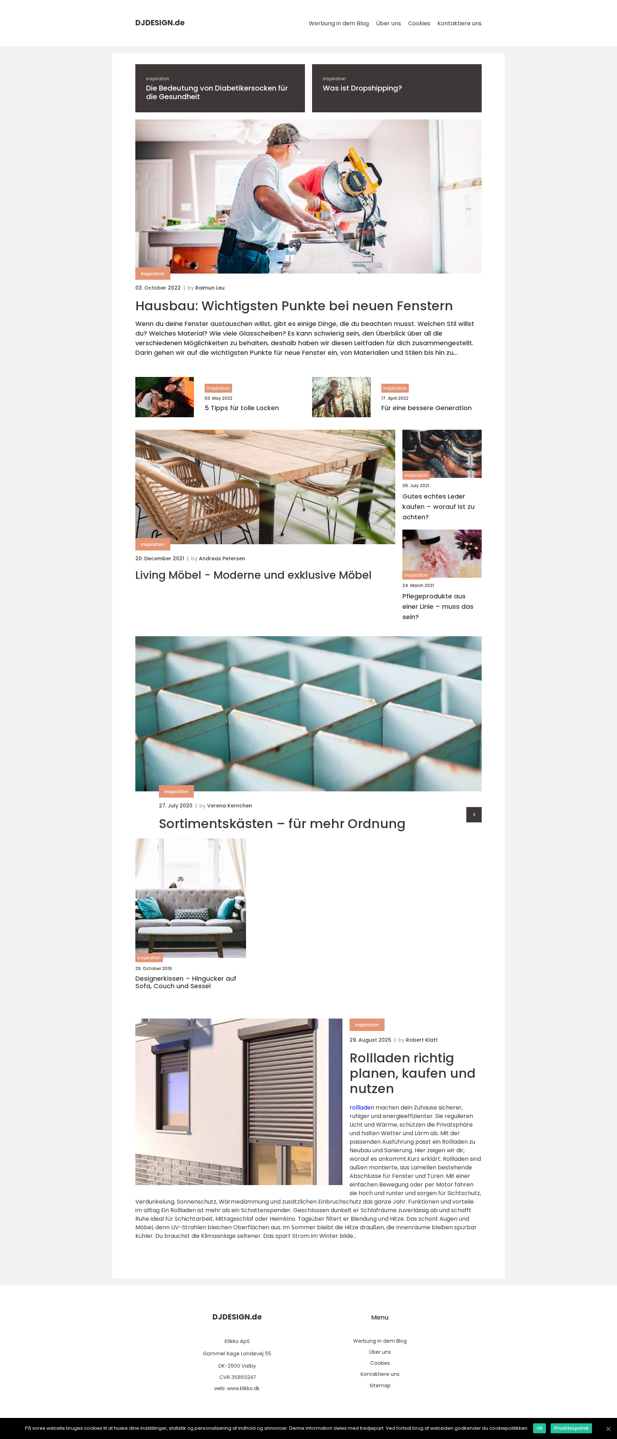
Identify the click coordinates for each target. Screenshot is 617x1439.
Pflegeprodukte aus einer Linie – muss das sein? (437, 606)
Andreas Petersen (222, 558)
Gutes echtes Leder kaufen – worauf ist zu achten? (438, 506)
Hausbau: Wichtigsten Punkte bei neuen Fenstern (294, 305)
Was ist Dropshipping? (362, 88)
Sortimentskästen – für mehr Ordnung (282, 823)
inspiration (157, 79)
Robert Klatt (422, 1039)
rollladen (362, 1107)
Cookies (419, 23)
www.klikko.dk (243, 1388)
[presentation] (474, 814)
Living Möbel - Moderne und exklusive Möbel (253, 575)
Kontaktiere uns (459, 23)
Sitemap (380, 1385)
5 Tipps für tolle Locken (242, 408)
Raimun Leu (210, 287)
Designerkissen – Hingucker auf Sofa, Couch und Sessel (185, 982)
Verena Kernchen (229, 805)
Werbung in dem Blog (339, 23)
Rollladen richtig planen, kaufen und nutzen (413, 1073)
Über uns (388, 23)
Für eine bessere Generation (426, 408)
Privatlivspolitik (571, 1428)
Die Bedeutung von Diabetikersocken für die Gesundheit (217, 92)
